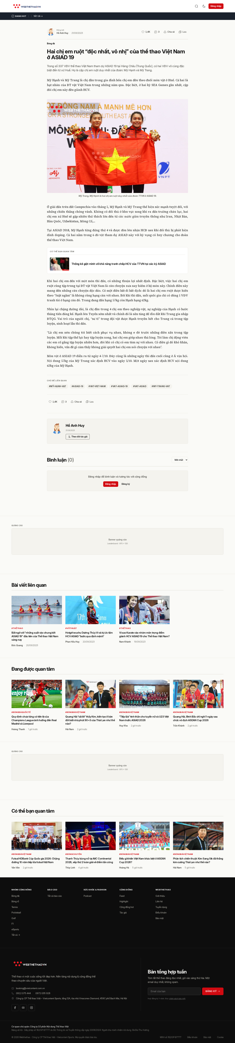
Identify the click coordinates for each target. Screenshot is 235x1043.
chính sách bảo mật (177, 998)
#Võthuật (71, 628)
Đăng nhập (216, 6)
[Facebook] (15, 1007)
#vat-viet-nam (97, 386)
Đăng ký (126, 484)
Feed (122, 896)
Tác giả (123, 912)
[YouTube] (23, 1007)
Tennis (15, 907)
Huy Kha (123, 725)
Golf (14, 918)
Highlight (124, 901)
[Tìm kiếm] (196, 6)
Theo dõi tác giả (79, 436)
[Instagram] (31, 1007)
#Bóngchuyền (73, 854)
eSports (15, 929)
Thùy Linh (70, 867)
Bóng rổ (15, 901)
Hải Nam (69, 729)
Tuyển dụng (161, 907)
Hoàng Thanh (18, 729)
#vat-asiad (139, 386)
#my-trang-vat (161, 386)
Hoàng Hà (124, 867)
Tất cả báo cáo (54, 896)
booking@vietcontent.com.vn (30, 988)
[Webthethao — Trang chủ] (27, 6)
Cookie (220, 1037)
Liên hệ (159, 901)
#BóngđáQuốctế (21, 712)
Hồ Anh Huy (62, 33)
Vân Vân (16, 867)
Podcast (88, 896)
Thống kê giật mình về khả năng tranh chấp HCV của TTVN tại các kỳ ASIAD (119, 264)
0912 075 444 (23, 993)
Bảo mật (160, 918)
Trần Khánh (178, 725)
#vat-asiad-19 (119, 386)
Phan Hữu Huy (72, 641)
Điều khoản (161, 912)
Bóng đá (51, 43)
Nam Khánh (125, 641)
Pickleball (16, 912)
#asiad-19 (77, 386)
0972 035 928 (42, 993)
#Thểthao (17, 628)
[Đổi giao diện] (204, 6)
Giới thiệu (160, 896)
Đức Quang (17, 645)
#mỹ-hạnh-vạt (57, 386)
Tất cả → (38, 16)
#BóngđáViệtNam (75, 712)
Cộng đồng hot (127, 907)
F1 (13, 923)
